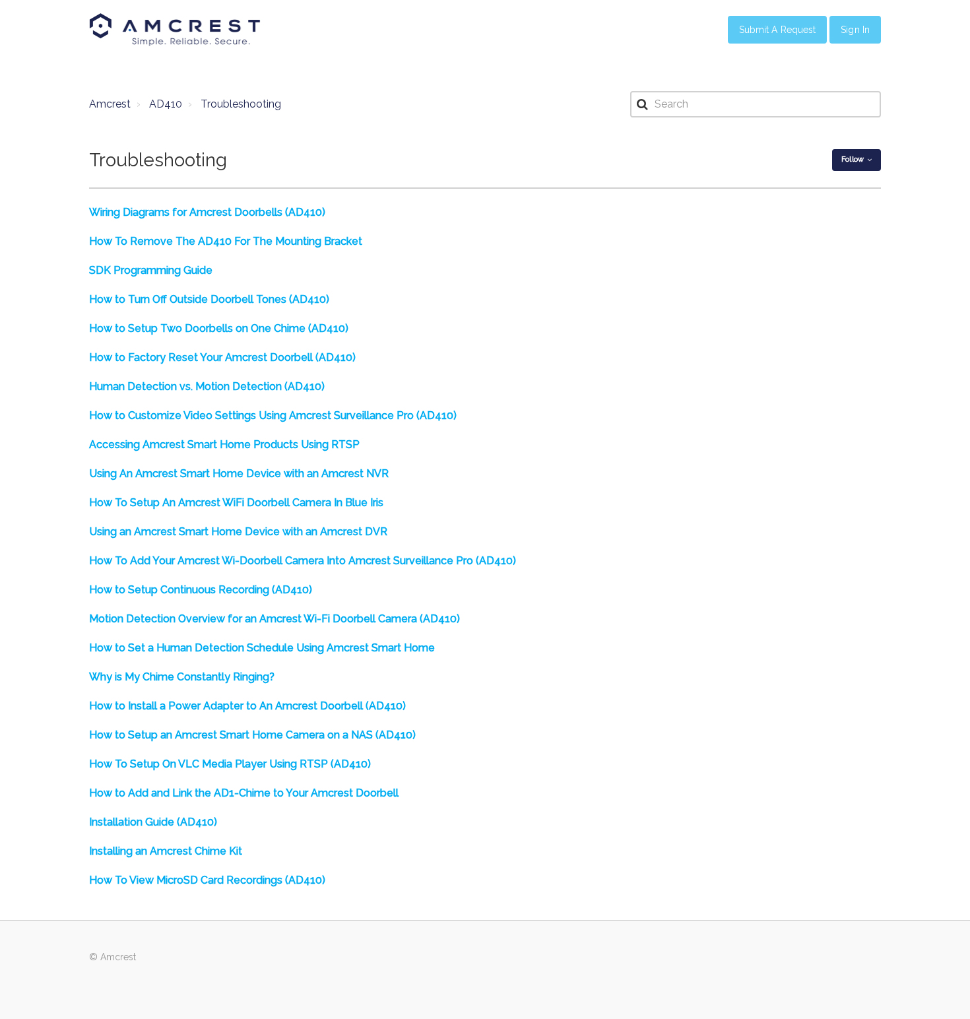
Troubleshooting (241, 104)
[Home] (175, 29)
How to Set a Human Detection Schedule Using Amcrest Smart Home (262, 647)
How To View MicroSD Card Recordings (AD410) (207, 880)
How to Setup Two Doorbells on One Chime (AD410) (218, 328)
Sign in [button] (855, 29)
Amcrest (110, 104)
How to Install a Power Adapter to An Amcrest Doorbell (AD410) (247, 706)
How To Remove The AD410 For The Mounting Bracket (225, 241)
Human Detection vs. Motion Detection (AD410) (207, 386)
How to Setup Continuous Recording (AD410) (200, 589)
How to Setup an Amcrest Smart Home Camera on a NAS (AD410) (252, 735)
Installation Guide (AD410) (153, 822)
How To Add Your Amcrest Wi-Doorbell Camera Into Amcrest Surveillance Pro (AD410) (302, 560)
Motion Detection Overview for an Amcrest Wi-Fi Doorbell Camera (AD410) (274, 618)
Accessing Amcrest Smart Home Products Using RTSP (224, 444)
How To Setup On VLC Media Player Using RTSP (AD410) (230, 764)
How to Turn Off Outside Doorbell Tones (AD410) (209, 299)
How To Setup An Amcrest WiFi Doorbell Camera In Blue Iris (236, 502)
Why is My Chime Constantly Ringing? (182, 677)
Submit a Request (777, 29)
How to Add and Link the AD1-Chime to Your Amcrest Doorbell (244, 793)
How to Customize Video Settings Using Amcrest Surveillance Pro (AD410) (273, 415)
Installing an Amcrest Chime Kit (165, 851)
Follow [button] (852, 159)
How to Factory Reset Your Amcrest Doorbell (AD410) (222, 357)
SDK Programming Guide (150, 270)
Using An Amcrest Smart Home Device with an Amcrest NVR (239, 473)
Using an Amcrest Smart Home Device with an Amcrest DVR (238, 531)
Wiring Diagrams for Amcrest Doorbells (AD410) (207, 212)
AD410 (165, 104)
